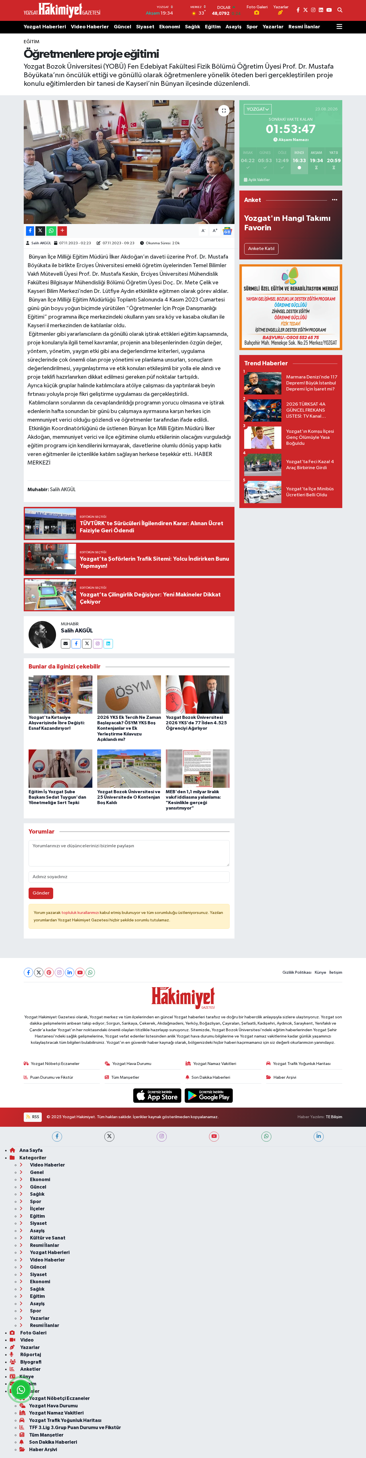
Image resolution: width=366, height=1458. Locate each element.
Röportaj (30, 1354)
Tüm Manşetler (125, 1077)
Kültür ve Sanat (47, 1237)
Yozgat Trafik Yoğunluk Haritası (302, 1064)
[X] (38, 972)
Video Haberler (90, 26)
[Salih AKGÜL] (42, 634)
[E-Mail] (65, 643)
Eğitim (213, 26)
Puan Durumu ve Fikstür (51, 1077)
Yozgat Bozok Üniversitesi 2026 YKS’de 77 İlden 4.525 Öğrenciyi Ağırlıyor (196, 723)
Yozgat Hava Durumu (131, 1064)
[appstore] (158, 1095)
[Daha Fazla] (62, 231)
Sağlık (192, 26)
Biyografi (30, 1362)
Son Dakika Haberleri (211, 1077)
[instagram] (162, 1137)
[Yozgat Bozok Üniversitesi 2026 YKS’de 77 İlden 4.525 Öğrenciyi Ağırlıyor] (198, 694)
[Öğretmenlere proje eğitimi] (129, 162)
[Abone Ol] (227, 230)
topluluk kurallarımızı (80, 912)
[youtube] (214, 1137)
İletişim (335, 972)
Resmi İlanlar (304, 26)
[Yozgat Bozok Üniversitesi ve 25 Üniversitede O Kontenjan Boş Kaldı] (129, 768)
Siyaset (145, 26)
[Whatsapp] (90, 972)
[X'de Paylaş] (40, 231)
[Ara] (339, 10)
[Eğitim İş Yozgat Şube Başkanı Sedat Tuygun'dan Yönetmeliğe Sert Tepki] (60, 768)
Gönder (41, 893)
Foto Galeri (32, 1332)
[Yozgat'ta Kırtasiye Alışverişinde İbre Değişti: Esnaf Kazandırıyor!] (60, 694)
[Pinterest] (49, 972)
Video (26, 1340)
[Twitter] (87, 643)
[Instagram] (97, 643)
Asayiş (234, 26)
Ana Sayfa (31, 1150)
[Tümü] (334, 200)
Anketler (30, 1369)
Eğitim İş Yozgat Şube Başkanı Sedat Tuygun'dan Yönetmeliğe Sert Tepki (57, 797)
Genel (36, 1172)
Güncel (122, 26)
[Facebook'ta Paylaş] (30, 231)
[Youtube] (80, 972)
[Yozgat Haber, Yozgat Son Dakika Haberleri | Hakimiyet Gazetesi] (62, 10)
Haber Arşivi (285, 1077)
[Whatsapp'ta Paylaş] (51, 231)
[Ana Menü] (339, 27)
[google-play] (209, 1095)
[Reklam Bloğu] (290, 307)
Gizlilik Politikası (297, 972)
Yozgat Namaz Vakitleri (214, 1064)
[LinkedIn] (69, 972)
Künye (320, 972)
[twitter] (109, 1137)
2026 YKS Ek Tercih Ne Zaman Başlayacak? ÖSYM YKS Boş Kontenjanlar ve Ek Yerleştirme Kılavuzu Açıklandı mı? (129, 728)
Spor (252, 26)
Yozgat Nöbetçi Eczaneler (55, 1064)
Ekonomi (169, 26)
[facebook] (57, 1137)
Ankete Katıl (261, 248)
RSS (35, 1117)
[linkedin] (319, 1137)
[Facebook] (76, 643)
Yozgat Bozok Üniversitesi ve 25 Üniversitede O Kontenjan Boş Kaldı (128, 797)
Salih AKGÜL (41, 243)
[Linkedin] (108, 643)
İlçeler (37, 1208)
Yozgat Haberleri (45, 26)
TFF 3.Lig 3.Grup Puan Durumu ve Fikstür (75, 1427)
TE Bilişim (334, 1117)
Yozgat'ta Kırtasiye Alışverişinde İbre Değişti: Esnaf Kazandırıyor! (57, 723)
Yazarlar (273, 26)
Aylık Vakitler (259, 180)
